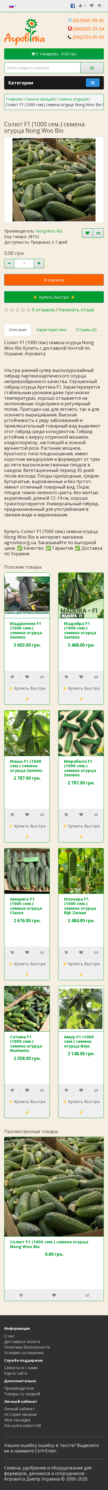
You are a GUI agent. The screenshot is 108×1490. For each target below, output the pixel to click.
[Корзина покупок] (99, 5)
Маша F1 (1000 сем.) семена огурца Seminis (26, 765)
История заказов (20, 1414)
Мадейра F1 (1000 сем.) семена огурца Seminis (80, 630)
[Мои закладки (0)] (92, 5)
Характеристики (51, 329)
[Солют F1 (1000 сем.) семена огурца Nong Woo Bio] (54, 180)
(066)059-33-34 (88, 29)
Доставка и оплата (22, 1341)
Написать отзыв (76, 310)
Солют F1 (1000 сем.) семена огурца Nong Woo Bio (49, 1244)
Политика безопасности (27, 1347)
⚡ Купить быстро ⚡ (54, 297)
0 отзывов (43, 310)
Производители (19, 1388)
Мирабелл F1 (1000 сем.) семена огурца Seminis (80, 768)
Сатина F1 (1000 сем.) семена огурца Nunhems (26, 1043)
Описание (18, 329)
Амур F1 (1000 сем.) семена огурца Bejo (79, 1041)
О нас (9, 1336)
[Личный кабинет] (82, 5)
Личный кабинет (19, 1408)
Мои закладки (17, 1419)
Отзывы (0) (86, 329)
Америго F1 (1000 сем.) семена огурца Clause (26, 906)
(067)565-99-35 (88, 21)
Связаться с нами (20, 1367)
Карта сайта (15, 1373)
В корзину (54, 279)
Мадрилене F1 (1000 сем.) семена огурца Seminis (26, 630)
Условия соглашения (23, 1352)
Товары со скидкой (22, 1393)
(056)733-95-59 (88, 37)
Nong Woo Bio (49, 231)
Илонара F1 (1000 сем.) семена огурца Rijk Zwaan (80, 906)
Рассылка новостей (22, 1425)
